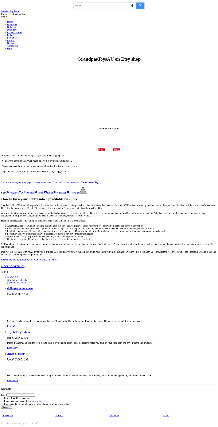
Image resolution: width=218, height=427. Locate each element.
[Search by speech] (132, 5)
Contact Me (12, 45)
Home (10, 21)
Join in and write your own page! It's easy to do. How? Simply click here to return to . (50, 182)
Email (4, 395)
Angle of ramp (16, 353)
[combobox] (104, 5)
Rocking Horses (14, 32)
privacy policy (35, 401)
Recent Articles (12, 266)
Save (102, 150)
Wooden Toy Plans (10, 11)
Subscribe (6, 407)
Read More (12, 326)
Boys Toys (12, 24)
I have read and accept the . (23, 401)
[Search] (140, 5)
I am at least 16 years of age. (17, 398)
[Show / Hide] (83, 192)
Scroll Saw (12, 37)
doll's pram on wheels (20, 288)
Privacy (59, 415)
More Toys (12, 29)
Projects (11, 40)
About (166, 415)
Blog (9, 48)
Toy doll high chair (18, 332)
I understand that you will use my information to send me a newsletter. (37, 404)
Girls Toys (12, 27)
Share (4, 192)
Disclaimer (114, 415)
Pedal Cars (12, 35)
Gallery (10, 43)
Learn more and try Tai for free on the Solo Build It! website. (29, 259)
